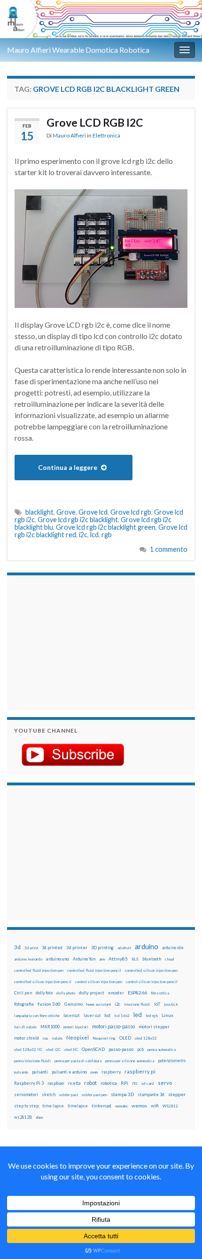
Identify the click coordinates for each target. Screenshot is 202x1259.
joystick (171, 1004)
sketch (48, 1094)
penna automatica (162, 1049)
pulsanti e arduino (69, 1071)
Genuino (73, 1004)
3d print (31, 947)
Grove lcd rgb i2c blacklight (78, 520)
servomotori (26, 1094)
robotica (109, 1083)
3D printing (102, 947)
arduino (146, 947)
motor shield (26, 1038)
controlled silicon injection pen (151, 970)
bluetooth (151, 958)
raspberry (111, 1071)
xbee (39, 1117)
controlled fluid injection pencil (94, 970)
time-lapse (53, 1106)
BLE (135, 959)
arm (102, 959)
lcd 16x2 (122, 1015)
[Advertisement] (73, 641)
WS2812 (170, 1106)
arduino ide (173, 947)
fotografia (24, 1004)
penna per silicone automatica (129, 1060)
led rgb (152, 1015)
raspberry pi (139, 1071)
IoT (157, 1004)
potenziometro (172, 1060)
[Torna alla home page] (101, 19)
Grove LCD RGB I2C (95, 122)
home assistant (98, 1004)
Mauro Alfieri (69, 135)
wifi (155, 1105)
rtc (135, 1083)
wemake (121, 1106)
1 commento (168, 549)
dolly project (91, 992)
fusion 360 (49, 1004)
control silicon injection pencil (152, 981)
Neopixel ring (104, 1038)
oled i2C (53, 1049)
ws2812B (23, 1117)
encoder (116, 992)
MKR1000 (50, 1026)
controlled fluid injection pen (38, 970)
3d (17, 947)
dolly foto (44, 992)
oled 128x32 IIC (28, 1049)
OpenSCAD (93, 1049)
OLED (125, 1038)
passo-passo (121, 1049)
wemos (139, 1105)
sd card (147, 1083)
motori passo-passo (113, 1026)
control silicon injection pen (98, 981)
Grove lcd (93, 512)
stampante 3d (151, 1094)
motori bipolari (75, 1027)
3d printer (76, 947)
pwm (94, 1072)
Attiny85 (118, 958)
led (137, 1014)
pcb (140, 1049)
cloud (169, 959)
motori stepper (154, 1026)
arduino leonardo (28, 959)
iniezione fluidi (137, 1004)
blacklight (39, 512)
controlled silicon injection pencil (42, 981)
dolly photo (65, 993)
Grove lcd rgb (130, 512)
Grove (66, 512)
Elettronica (106, 135)
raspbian (55, 1083)
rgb (106, 535)
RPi (124, 1083)
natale (57, 1038)
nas (45, 1038)
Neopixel (77, 1037)
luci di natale (25, 1027)
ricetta (74, 1083)
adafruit (124, 947)
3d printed (52, 947)
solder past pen (94, 1094)
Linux (167, 1015)
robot (90, 1083)
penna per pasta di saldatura (77, 1060)
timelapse (78, 1106)
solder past (68, 1094)
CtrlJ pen (23, 993)
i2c (83, 535)
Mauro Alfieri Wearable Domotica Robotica (78, 49)
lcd (94, 535)
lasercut (71, 1015)
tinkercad (101, 1105)
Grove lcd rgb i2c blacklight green (105, 527)
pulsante (21, 1072)
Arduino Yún (84, 958)
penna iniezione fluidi (32, 1060)
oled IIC (71, 1049)
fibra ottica (160, 993)
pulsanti (40, 1071)
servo (165, 1083)
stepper (177, 1094)
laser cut (92, 1015)
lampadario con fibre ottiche (37, 1015)
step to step (26, 1105)
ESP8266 (137, 992)
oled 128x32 (146, 1038)
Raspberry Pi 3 (29, 1083)
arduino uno (57, 958)
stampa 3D (122, 1094)
